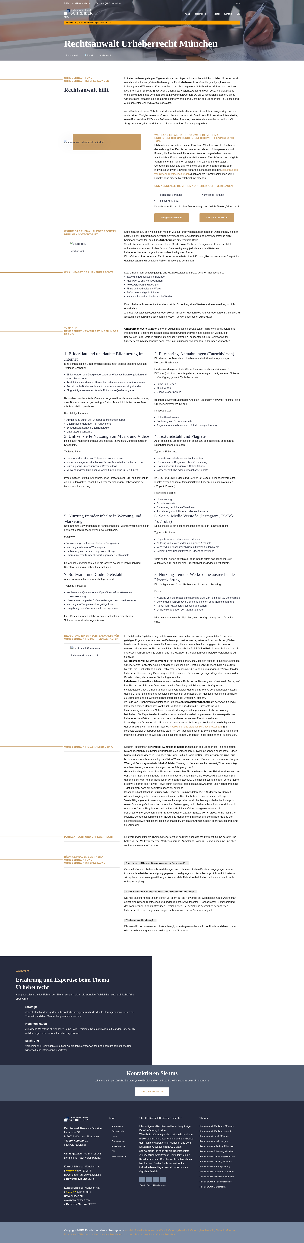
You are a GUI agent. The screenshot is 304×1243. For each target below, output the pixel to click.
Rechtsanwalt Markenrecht (213, 1186)
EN (238, 13)
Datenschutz (117, 1131)
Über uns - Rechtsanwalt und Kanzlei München (149, 1234)
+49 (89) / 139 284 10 (110, 3)
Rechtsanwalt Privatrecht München (217, 1176)
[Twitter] (149, 1179)
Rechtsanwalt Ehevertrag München (217, 1156)
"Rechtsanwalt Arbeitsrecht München (100, 1234)
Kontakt (228, 13)
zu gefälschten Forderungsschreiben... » (88, 22)
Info (237, 3)
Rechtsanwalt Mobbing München (216, 1161)
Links (114, 1136)
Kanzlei (188, 13)
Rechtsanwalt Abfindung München (217, 1146)
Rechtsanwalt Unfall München (214, 1136)
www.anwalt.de (119, 1156)
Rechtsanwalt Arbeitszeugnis (214, 1141)
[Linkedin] (156, 1179)
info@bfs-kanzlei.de (81, 3)
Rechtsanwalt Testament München (217, 1171)
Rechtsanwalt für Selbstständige (216, 1181)
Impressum (117, 1126)
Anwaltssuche (118, 1146)
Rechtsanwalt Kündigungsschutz (216, 1131)
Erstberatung (118, 1141)
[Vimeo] (163, 1179)
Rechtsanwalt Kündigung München (217, 1126)
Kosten (216, 13)
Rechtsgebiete (202, 13)
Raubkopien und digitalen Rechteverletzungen (196, 726)
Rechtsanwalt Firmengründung (215, 1166)
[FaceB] (142, 1179)
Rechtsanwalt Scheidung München (217, 1151)
